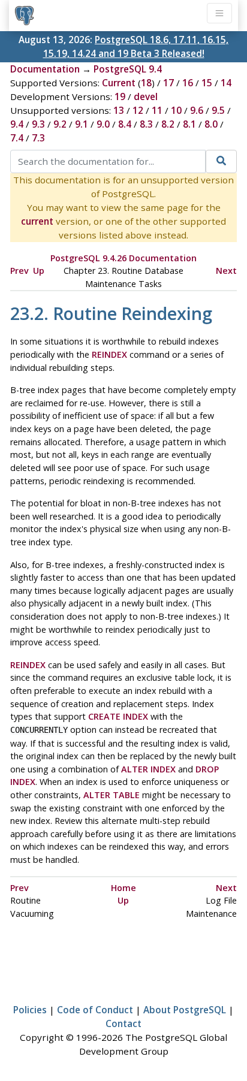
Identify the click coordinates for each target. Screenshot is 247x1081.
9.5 (218, 110)
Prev (19, 270)
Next (226, 270)
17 (168, 83)
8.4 (124, 124)
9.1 (81, 124)
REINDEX (109, 354)
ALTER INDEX (148, 769)
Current (118, 83)
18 (146, 83)
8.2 (167, 124)
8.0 (211, 124)
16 (187, 83)
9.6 (196, 110)
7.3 (38, 138)
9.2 (60, 124)
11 (157, 110)
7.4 (16, 138)
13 (118, 110)
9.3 (38, 124)
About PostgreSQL (184, 1010)
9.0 (103, 124)
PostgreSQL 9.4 (128, 69)
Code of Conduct (95, 1010)
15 (206, 83)
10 (176, 110)
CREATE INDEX (118, 716)
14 (226, 83)
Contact (123, 1023)
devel (146, 96)
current (37, 221)
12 (137, 110)
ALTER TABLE (111, 795)
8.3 (146, 124)
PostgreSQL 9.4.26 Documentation (123, 258)
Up (38, 270)
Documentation (45, 69)
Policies (30, 1010)
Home (123, 887)
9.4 (16, 124)
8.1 (189, 124)
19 (120, 96)
